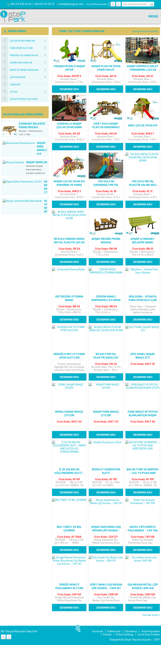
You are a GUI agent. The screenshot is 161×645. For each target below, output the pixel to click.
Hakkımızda (113, 631)
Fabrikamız (131, 631)
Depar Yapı (131, 639)
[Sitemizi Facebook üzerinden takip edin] (113, 4)
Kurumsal (97, 631)
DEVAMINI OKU (69, 89)
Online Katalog (124, 634)
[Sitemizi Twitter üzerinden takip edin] (118, 4)
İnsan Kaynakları (151, 631)
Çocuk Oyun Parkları (148, 634)
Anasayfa (138, 31)
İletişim (107, 634)
